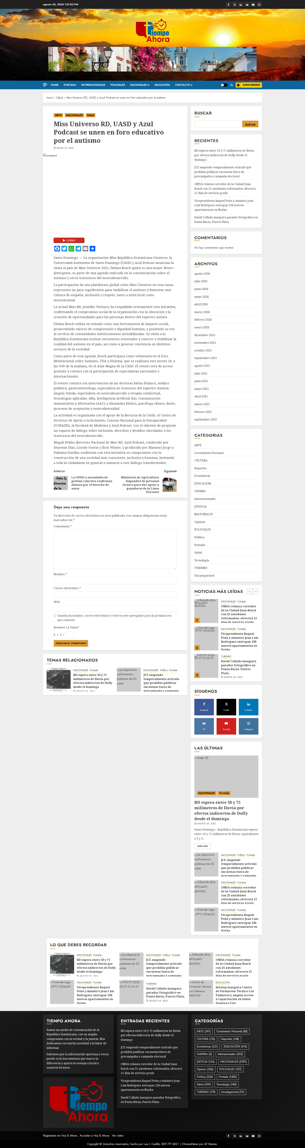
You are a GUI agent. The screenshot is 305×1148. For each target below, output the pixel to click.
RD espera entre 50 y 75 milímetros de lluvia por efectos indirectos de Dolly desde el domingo (92, 681)
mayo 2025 (201, 389)
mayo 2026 (201, 297)
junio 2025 (201, 381)
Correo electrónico (67, 588)
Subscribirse (251, 85)
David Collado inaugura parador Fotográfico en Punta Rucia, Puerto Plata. (238, 639)
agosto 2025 (202, 366)
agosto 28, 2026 (85, 691)
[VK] (247, 4)
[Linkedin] (240, 4)
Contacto (182, 85)
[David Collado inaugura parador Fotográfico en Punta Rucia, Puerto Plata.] (206, 638)
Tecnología (201, 560)
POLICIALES (117, 85)
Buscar (203, 113)
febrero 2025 (203, 412)
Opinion (199, 522)
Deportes (200, 468)
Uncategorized (204, 576)
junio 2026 (201, 289)
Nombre (60, 574)
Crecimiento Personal (208, 453)
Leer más (202, 846)
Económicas (202, 476)
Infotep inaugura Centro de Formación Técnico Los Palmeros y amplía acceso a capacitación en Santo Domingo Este (235, 995)
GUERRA (200, 491)
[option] (226, 612)
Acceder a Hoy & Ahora (94, 1136)
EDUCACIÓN (162, 85)
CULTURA (200, 460)
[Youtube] (253, 4)
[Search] (231, 85)
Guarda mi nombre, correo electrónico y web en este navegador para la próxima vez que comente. (114, 618)
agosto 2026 (202, 274)
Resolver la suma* (66, 627)
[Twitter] (234, 4)
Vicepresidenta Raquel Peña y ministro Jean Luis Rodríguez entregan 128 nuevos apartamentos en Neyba (223, 205)
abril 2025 (201, 396)
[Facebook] (228, 4)
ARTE (58, 115)
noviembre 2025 (205, 343)
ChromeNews (190, 1144)
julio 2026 (200, 281)
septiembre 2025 (205, 358)
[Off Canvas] (45, 84)
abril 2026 (201, 304)
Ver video (118, 1136)
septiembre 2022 (205, 419)
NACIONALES (138, 85)
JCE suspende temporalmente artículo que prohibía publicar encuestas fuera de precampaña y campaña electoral (161, 685)
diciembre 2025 (204, 335)
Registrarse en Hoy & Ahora (60, 1136)
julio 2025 (200, 373)
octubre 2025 (203, 350)
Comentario (63, 526)
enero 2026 (201, 327)
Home (54, 85)
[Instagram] (259, 4)
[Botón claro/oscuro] (224, 85)
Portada (70, 85)
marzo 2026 (202, 312)
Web (57, 602)
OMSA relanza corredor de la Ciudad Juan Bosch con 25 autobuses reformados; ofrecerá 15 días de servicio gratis (225, 188)
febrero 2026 (203, 320)
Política (164, 670)
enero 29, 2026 (65, 148)
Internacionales (93, 85)
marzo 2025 (202, 404)
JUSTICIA (200, 507)
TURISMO (200, 568)
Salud (90, 115)
